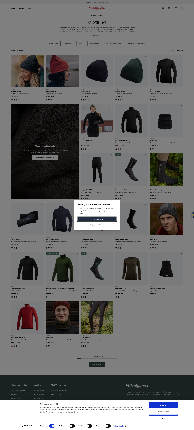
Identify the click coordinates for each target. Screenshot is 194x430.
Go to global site (97, 219)
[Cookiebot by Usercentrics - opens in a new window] (27, 426)
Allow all (163, 405)
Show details (119, 426)
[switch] (72, 426)
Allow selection (163, 412)
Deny (163, 418)
